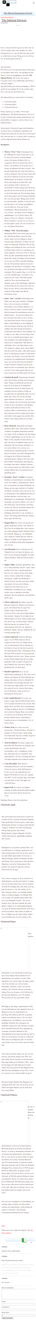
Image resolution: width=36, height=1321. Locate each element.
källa (3, 1226)
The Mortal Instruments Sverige (18, 12)
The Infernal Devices (7, 17)
